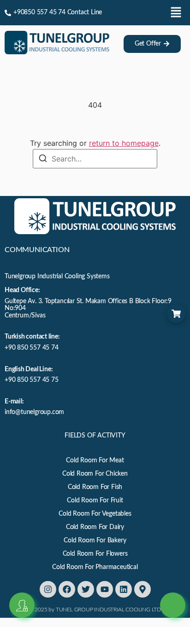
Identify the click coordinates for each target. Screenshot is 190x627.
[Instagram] (48, 589)
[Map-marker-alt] (142, 589)
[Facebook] (67, 589)
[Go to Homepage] (57, 51)
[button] (176, 13)
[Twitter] (85, 589)
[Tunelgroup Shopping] (176, 314)
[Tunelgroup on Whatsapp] (172, 593)
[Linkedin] (123, 589)
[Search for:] (95, 158)
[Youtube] (104, 589)
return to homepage (124, 143)
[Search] (43, 159)
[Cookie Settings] (22, 605)
